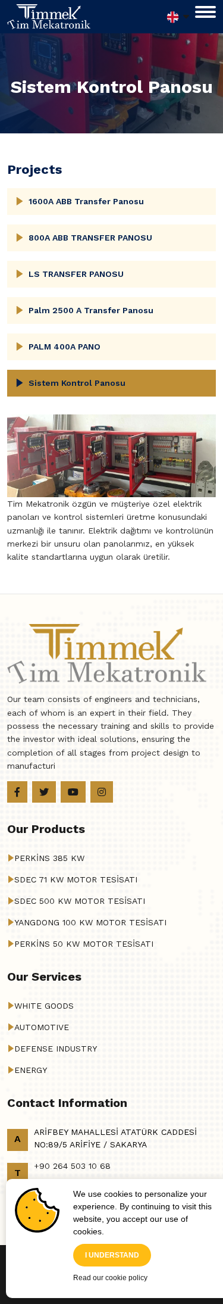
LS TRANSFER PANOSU (76, 274)
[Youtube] (73, 792)
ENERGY (30, 1070)
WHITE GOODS (44, 1005)
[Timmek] (48, 16)
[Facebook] (17, 792)
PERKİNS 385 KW (49, 858)
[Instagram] (101, 792)
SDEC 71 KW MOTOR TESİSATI (75, 879)
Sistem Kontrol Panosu (77, 383)
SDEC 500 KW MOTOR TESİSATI (79, 901)
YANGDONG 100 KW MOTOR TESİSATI (90, 922)
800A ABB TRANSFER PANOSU (90, 237)
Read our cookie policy (110, 1278)
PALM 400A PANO (64, 346)
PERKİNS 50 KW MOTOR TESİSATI (83, 944)
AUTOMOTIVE (41, 1027)
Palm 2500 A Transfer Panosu (91, 310)
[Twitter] (44, 792)
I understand (112, 1255)
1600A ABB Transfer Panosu (86, 201)
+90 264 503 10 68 (72, 1166)
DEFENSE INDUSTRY (55, 1048)
